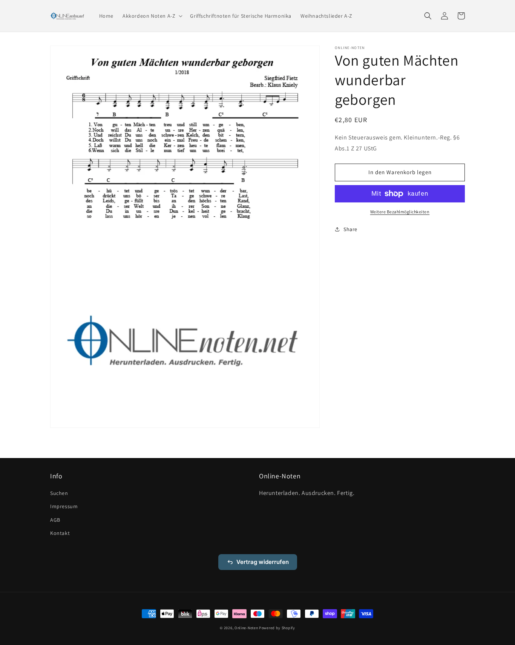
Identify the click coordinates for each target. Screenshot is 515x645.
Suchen (59, 493)
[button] (151, 16)
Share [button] (350, 229)
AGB (55, 519)
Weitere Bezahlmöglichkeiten (400, 211)
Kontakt (60, 533)
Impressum (64, 506)
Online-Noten (246, 627)
